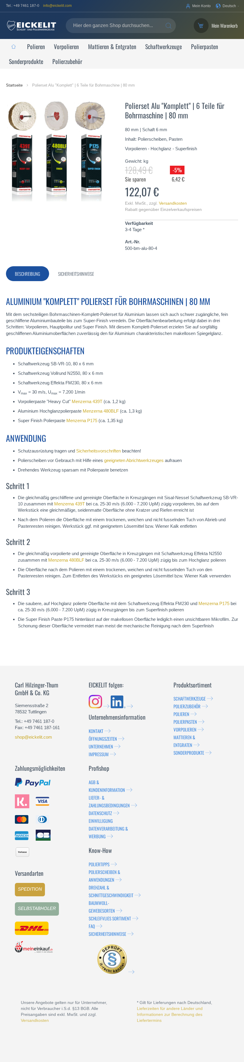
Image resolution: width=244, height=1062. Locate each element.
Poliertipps (99, 864)
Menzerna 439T (87, 401)
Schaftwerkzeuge (189, 698)
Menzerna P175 (81, 420)
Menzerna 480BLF (101, 410)
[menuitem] (13, 46)
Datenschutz (100, 813)
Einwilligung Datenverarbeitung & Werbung (108, 828)
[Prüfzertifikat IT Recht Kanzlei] (115, 972)
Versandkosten (173, 203)
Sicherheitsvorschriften (98, 450)
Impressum (99, 754)
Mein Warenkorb (225, 25)
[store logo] (31, 25)
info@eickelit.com (57, 6)
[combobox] (121, 25)
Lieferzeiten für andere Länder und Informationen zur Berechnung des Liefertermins (170, 1014)
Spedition (30, 889)
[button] (227, 6)
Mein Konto (201, 6)
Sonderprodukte (188, 752)
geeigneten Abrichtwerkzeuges (134, 460)
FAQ (92, 926)
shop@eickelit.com (33, 737)
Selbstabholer (37, 908)
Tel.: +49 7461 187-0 (22, 6)
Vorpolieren (184, 729)
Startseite (15, 85)
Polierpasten (185, 721)
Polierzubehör (187, 706)
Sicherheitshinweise (107, 934)
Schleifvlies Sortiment (110, 918)
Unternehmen (101, 746)
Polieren (181, 714)
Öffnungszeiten (103, 738)
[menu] (122, 54)
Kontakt (96, 731)
